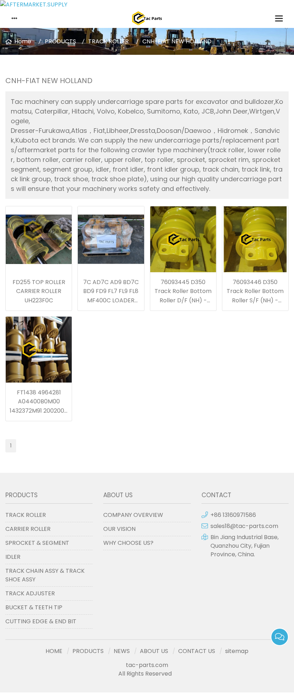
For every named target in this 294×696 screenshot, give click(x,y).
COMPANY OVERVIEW (133, 515)
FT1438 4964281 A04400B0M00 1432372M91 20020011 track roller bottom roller (39, 410)
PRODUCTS (60, 41)
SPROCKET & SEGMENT (37, 543)
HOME (54, 651)
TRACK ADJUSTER (30, 593)
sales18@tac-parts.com (244, 526)
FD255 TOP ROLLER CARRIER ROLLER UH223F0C (39, 291)
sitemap (236, 651)
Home (22, 41)
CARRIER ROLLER (28, 529)
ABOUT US (154, 651)
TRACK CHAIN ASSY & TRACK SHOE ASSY (45, 575)
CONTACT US (196, 651)
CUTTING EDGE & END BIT (40, 621)
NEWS (122, 651)
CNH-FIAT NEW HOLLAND (177, 41)
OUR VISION (119, 529)
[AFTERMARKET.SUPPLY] (147, 4)
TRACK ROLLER (108, 41)
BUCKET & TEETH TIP (33, 607)
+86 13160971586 (233, 515)
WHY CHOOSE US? (128, 543)
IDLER (12, 557)
